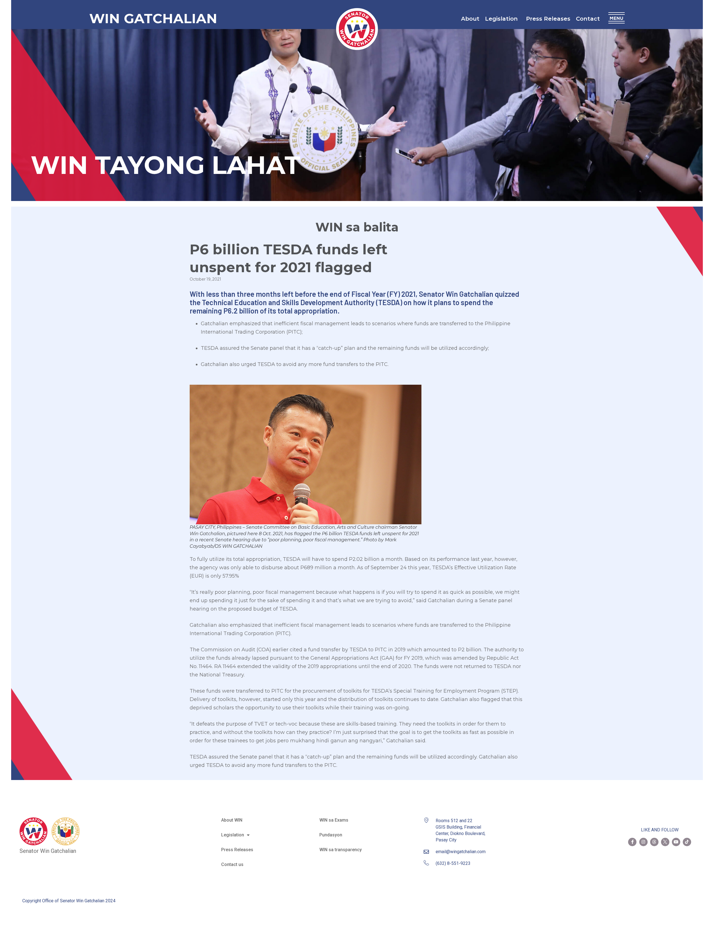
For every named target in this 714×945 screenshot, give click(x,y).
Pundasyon (330, 835)
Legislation (501, 18)
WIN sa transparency (340, 849)
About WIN (231, 820)
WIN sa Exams (333, 820)
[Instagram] (643, 842)
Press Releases (548, 18)
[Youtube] (676, 842)
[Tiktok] (687, 842)
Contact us (232, 864)
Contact (588, 18)
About (470, 18)
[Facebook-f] (632, 842)
